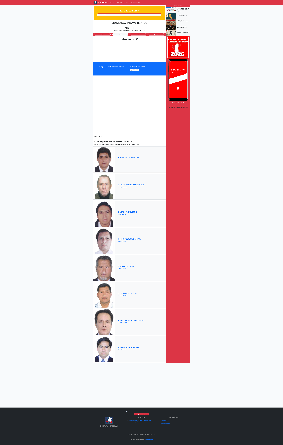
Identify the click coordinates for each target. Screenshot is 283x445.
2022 (127, 2)
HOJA (120, 34)
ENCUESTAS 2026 (136, 2)
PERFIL (102, 34)
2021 (124, 2)
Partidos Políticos (165, 422)
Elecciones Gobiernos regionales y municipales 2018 (140, 420)
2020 (121, 2)
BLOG (131, 2)
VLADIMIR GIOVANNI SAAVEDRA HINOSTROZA (129, 23)
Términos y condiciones (166, 423)
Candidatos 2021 (164, 420)
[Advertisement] (129, 51)
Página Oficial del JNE (149, 439)
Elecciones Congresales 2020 (135, 422)
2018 (118, 2)
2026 (114, 2)
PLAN (138, 34)
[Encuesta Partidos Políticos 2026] (178, 47)
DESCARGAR (135, 70)
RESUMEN (156, 34)
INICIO (111, 2)
